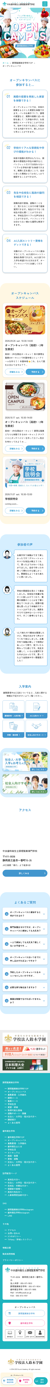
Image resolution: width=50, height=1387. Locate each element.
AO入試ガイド (35, 715)
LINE (10, 1215)
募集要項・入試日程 (12, 715)
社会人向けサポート (36, 735)
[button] (25, 913)
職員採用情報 (9, 1253)
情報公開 (7, 1247)
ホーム (6, 62)
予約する (35, 371)
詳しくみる (24, 873)
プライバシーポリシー (13, 1260)
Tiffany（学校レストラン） (20, 1239)
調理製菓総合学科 (26, 1313)
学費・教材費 (12, 735)
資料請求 (42, 1380)
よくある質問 (14, 1122)
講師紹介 (12, 1119)
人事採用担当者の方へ (18, 1194)
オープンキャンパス (17, 1091)
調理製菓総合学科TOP (22, 62)
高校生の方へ (14, 1179)
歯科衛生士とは (15, 1146)
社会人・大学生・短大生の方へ (22, 1116)
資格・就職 (13, 1158)
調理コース (13, 1097)
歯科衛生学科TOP (16, 1137)
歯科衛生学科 (26, 1323)
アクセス (12, 1230)
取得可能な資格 (15, 1110)
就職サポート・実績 (17, 1113)
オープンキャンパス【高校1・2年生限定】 (24, 347)
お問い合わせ (14, 1233)
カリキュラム (14, 1152)
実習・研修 (13, 1107)
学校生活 (12, 1104)
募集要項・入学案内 (17, 1094)
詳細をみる (15, 371)
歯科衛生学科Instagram (18, 1212)
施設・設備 (13, 1155)
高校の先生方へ (15, 1191)
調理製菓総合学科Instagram (20, 1209)
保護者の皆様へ (15, 1188)
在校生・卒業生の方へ (18, 1185)
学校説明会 (11, 499)
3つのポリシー (14, 1236)
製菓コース (13, 1100)
